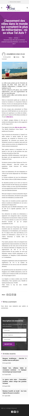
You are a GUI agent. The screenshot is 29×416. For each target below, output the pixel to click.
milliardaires (9, 117)
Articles (16, 38)
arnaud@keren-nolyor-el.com (16, 54)
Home (10, 38)
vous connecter (13, 306)
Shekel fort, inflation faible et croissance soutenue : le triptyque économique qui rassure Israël (14, 370)
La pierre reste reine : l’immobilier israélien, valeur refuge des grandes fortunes (14, 381)
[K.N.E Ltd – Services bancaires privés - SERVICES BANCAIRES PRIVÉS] (14, 8)
